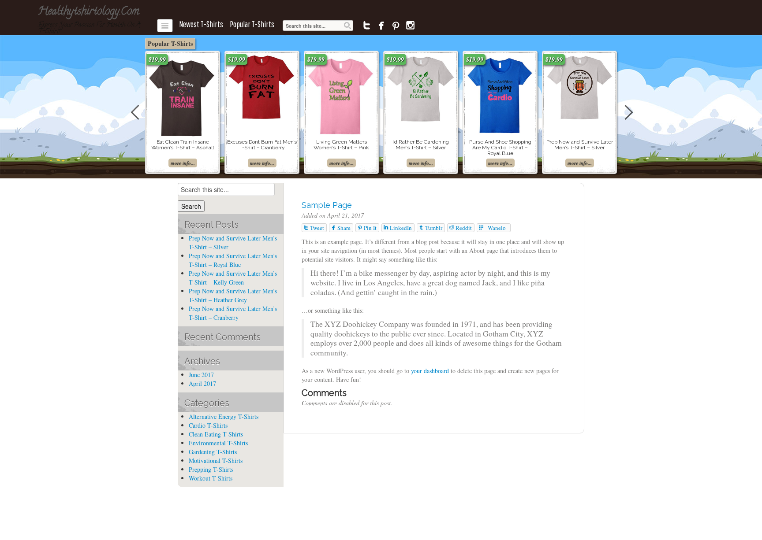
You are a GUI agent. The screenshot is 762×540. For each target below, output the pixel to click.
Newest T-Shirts (201, 24)
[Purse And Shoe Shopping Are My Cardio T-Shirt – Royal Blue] (500, 93)
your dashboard (430, 370)
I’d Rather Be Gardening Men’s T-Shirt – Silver (420, 145)
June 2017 (201, 374)
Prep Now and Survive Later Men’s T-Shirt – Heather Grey (233, 295)
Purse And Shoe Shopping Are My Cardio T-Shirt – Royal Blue (500, 147)
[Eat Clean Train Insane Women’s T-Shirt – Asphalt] (182, 96)
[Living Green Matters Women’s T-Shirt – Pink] (341, 94)
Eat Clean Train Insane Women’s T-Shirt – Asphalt (182, 145)
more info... (183, 162)
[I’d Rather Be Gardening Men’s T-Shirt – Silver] (421, 87)
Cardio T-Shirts (208, 425)
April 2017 (202, 383)
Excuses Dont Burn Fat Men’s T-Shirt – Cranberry (262, 145)
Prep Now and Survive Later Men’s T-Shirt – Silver (579, 145)
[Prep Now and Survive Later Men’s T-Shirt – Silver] (579, 86)
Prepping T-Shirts (211, 469)
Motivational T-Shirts (216, 460)
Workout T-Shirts (210, 478)
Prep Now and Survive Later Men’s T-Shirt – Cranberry (233, 313)
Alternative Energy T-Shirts (223, 416)
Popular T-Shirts (252, 24)
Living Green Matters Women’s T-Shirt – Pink (341, 145)
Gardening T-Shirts (213, 452)
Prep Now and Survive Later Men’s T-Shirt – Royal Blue (233, 260)
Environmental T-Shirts (218, 443)
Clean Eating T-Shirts (216, 434)
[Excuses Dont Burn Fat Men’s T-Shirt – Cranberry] (262, 86)
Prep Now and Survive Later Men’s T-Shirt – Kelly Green (233, 277)
